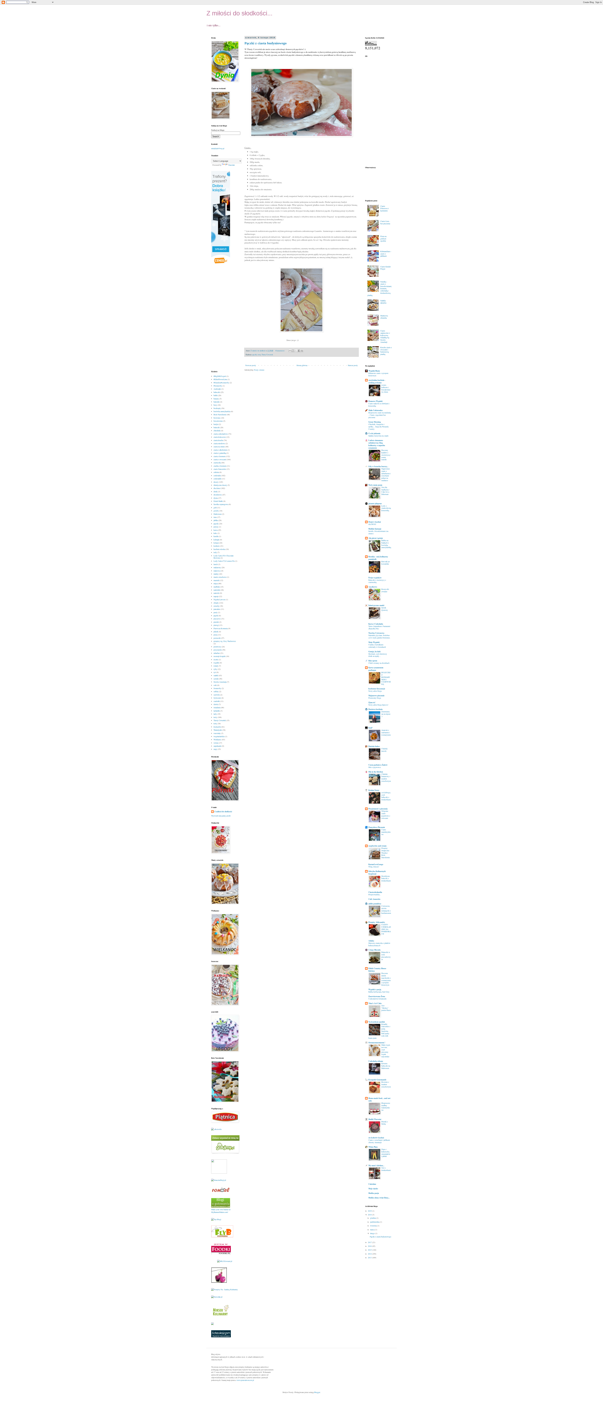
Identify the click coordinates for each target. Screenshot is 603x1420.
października (375, 1222)
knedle (216, 536)
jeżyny (216, 526)
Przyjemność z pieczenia (378, 808)
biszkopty (217, 408)
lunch (216, 564)
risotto (216, 659)
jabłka (216, 520)
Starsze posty (353, 365)
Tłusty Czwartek (267, 354)
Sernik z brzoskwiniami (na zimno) (378, 532)
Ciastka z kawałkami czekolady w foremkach (377, 645)
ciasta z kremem (219, 456)
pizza (215, 634)
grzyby (216, 510)
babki (216, 395)
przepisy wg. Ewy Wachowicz (225, 641)
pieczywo (217, 618)
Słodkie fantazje (374, 528)
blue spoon (372, 660)
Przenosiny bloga (374, 698)
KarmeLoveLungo (375, 864)
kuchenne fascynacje (376, 688)
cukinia (216, 472)
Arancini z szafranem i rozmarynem (386, 732)
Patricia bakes (374, 746)
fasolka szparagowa (221, 504)
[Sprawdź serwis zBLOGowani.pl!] (224, 1261)
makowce (217, 570)
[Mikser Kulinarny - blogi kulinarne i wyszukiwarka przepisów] (220, 1316)
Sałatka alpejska (383, 301)
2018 (370, 1214)
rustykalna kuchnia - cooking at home (376, 381)
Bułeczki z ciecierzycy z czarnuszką (377, 581)
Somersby (217, 688)
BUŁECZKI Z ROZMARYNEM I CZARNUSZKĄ (386, 678)
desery (216, 482)
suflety (216, 691)
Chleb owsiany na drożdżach (378, 663)
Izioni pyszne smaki (376, 605)
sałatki (216, 675)
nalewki (216, 593)
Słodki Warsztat (374, 1119)
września (373, 1225)
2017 (370, 1242)
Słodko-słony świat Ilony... (379, 1197)
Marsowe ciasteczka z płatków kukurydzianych (379, 944)
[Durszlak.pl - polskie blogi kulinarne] (216, 1297)
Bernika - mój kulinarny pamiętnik (378, 557)
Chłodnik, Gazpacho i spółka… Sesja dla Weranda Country (378, 426)
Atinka (371, 940)
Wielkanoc (217, 739)
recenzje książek (219, 656)
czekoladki (217, 478)
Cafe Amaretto (374, 899)
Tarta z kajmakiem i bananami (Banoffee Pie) (379, 627)
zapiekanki (217, 746)
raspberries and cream (377, 845)
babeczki (217, 392)
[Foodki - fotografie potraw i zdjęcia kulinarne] (221, 1253)
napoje (216, 596)
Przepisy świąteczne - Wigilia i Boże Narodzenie (385, 853)
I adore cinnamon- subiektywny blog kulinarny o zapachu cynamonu (376, 444)
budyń (216, 424)
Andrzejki (217, 389)
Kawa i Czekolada (375, 624)
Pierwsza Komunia (221, 628)
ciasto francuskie (220, 469)
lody (215, 552)
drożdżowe (218, 494)
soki (215, 685)
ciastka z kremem (220, 466)
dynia (216, 498)
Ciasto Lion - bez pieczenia (385, 222)
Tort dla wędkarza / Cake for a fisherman (385, 490)
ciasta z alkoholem (220, 450)
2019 (370, 1211)
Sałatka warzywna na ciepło (378, 436)
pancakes (217, 609)
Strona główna (301, 365)
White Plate (373, 1147)
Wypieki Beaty (374, 370)
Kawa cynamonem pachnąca (375, 668)
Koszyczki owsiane (385, 590)
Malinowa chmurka (384, 316)
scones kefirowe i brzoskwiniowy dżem (385, 388)
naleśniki (217, 590)
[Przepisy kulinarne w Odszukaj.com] (221, 1336)
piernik (216, 622)
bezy (215, 405)
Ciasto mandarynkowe (386, 831)
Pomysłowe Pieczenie (376, 827)
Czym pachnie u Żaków (378, 765)
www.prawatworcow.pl (245, 1380)
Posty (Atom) (259, 370)
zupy (215, 749)
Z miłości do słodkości (223, 811)
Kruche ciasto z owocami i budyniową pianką (386, 350)
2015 (370, 1250)
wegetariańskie (219, 736)
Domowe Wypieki (375, 401)
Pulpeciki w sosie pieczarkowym (386, 955)
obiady (216, 602)
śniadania (217, 707)
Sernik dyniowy (384, 609)
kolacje (216, 542)
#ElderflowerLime (220, 379)
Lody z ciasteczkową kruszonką (386, 508)
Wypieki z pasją (374, 989)
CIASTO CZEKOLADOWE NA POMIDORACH (386, 929)
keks (215, 533)
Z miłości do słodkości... (239, 13)
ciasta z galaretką (220, 453)
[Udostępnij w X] (296, 350)
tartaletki (217, 710)
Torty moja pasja (375, 485)
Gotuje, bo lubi (374, 651)
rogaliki (216, 662)
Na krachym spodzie (376, 1021)
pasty (215, 612)
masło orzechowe (220, 577)
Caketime (372, 1184)
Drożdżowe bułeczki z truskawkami (386, 878)
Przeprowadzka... (374, 894)
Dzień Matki (218, 501)
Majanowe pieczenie (376, 695)
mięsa (216, 583)
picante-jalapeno (375, 503)
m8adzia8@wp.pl (217, 148)
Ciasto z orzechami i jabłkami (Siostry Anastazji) (379, 1141)
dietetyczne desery (220, 485)
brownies (217, 417)
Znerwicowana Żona (376, 996)
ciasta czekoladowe (221, 434)
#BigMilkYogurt (220, 376)
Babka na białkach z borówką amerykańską (386, 544)
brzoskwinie (218, 421)
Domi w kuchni (374, 522)
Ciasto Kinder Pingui (385, 267)
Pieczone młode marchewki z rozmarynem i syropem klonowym (386, 979)
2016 (370, 1246)
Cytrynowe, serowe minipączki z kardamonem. (386, 910)
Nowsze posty (250, 365)
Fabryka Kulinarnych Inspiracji (377, 872)
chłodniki (217, 430)
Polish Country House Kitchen (377, 969)
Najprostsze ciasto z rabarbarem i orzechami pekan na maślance (386, 475)
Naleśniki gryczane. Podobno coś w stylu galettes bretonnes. (379, 636)
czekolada (217, 475)
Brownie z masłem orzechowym (386, 1084)
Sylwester (217, 698)
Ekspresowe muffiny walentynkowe (385, 1106)
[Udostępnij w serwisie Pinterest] (302, 350)
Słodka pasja (373, 1193)
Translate (231, 165)
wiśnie (216, 743)
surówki (217, 694)
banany (216, 398)
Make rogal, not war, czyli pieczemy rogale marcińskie (385, 1051)
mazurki (217, 580)
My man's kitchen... (376, 1165)
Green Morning (374, 422)
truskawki (217, 726)
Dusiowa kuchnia (375, 709)
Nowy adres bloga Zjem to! (378, 705)
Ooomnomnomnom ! (376, 1042)
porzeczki (217, 638)
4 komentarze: (280, 351)
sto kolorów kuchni (376, 1137)
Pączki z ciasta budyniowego (265, 43)
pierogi (216, 625)
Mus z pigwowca (374, 767)
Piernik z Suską (384, 1122)
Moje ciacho (373, 1188)
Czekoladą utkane (375, 1061)
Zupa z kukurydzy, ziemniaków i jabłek (385, 1152)
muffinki (217, 586)
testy (259, 354)
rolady (216, 666)
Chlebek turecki (384, 749)
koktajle (216, 539)
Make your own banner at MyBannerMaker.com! (220, 1210)
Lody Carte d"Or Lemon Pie (224, 561)
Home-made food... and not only (379, 1099)
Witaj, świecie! (373, 867)
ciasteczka (217, 462)
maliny (216, 574)
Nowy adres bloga (375, 691)
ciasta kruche (218, 440)
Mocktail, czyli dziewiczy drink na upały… (377, 655)
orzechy (216, 606)
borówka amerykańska (222, 411)
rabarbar (217, 653)
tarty (215, 714)
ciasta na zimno (219, 446)
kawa (215, 530)
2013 (370, 1257)
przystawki (218, 649)
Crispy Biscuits (374, 950)
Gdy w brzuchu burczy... (378, 466)
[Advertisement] (223, 318)
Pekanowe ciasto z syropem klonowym (378, 374)
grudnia (373, 1218)
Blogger (317, 1392)
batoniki (217, 401)
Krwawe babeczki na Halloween (385, 1065)
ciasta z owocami (220, 459)
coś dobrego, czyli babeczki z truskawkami (386, 796)
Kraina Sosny (373, 790)
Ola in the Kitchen (375, 771)
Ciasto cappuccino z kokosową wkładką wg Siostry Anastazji (385, 336)
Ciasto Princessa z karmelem (384, 208)
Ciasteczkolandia (375, 892)
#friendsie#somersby (221, 382)
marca (372, 1229)
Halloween (218, 514)
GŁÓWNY (372, 524)
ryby (215, 669)
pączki (254, 354)
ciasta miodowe (219, 443)
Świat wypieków (375, 577)
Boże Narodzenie (220, 414)
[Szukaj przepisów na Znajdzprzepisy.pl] (216, 1219)
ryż (215, 672)
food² (370, 727)
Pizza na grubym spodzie (383, 238)
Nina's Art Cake (375, 1003)
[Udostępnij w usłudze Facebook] (299, 350)
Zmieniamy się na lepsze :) (385, 713)
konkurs (217, 546)
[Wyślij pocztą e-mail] (290, 350)
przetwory (217, 646)
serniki (216, 678)
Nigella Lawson (219, 599)
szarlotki (217, 701)
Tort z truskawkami (386, 1169)
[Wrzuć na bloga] (293, 350)
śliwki (216, 704)
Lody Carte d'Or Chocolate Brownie (224, 556)
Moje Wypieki (374, 642)
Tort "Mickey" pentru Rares (386, 1008)
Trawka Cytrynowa (376, 633)
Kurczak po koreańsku (385, 562)
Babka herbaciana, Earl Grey (378, 992)
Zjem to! (371, 702)
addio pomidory (374, 903)
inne (215, 517)
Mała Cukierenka (375, 410)
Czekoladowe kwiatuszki (377, 999)
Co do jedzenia (374, 433)
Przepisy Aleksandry (376, 922)
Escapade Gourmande (377, 1079)
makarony (217, 567)
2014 (370, 1253)
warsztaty (217, 733)
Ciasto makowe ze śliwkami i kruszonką (378, 404)
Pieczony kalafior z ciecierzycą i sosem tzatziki (385, 455)
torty (215, 723)
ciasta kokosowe (220, 437)
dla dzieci (217, 488)
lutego (372, 1233)
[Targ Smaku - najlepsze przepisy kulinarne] (219, 1173)
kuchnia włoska (219, 549)
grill (215, 507)
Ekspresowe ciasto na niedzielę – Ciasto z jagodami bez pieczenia (379, 415)
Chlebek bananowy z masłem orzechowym (386, 777)
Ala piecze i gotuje (375, 538)
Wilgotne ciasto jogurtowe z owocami (385, 814)
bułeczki (217, 427)
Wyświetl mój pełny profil (221, 815)
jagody (216, 523)
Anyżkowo (372, 586)
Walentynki (218, 730)
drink (215, 491)
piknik (216, 631)
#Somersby (218, 385)
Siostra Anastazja (220, 682)
